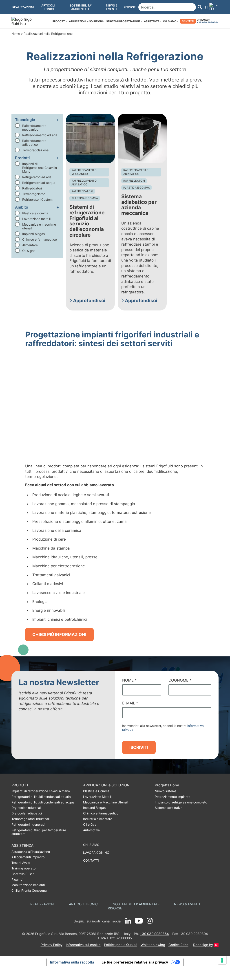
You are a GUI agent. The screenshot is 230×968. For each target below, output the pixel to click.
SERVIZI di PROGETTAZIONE (123, 21)
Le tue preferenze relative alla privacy (135, 962)
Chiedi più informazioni (59, 634)
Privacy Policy (51, 945)
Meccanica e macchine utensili (39, 226)
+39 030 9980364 (208, 22)
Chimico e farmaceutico (39, 239)
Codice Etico (178, 945)
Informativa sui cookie (83, 945)
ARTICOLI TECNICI (84, 904)
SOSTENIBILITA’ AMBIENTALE (136, 904)
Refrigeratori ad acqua (38, 183)
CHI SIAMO (169, 21)
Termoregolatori (33, 194)
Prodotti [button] (22, 158)
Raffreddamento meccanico (34, 127)
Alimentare (30, 245)
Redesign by (203, 945)
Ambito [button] (21, 207)
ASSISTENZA (151, 21)
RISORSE (115, 908)
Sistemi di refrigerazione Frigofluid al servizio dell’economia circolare (87, 221)
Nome (129, 680)
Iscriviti (138, 747)
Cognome (179, 680)
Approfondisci (89, 300)
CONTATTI (188, 21)
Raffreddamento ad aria (39, 135)
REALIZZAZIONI (42, 904)
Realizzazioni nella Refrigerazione (48, 33)
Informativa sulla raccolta (72, 962)
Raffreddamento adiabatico (34, 142)
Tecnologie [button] (25, 119)
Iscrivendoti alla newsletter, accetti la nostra (163, 727)
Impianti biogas (33, 234)
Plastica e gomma (35, 213)
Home (15, 33)
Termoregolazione (35, 150)
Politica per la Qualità (120, 945)
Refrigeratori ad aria (36, 177)
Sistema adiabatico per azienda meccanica (139, 204)
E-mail (130, 703)
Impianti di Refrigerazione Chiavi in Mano (39, 167)
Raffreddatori (32, 188)
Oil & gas (28, 251)
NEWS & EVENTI (187, 904)
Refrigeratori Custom (37, 199)
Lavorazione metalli (36, 219)
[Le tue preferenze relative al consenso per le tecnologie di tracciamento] (222, 960)
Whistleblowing (153, 945)
